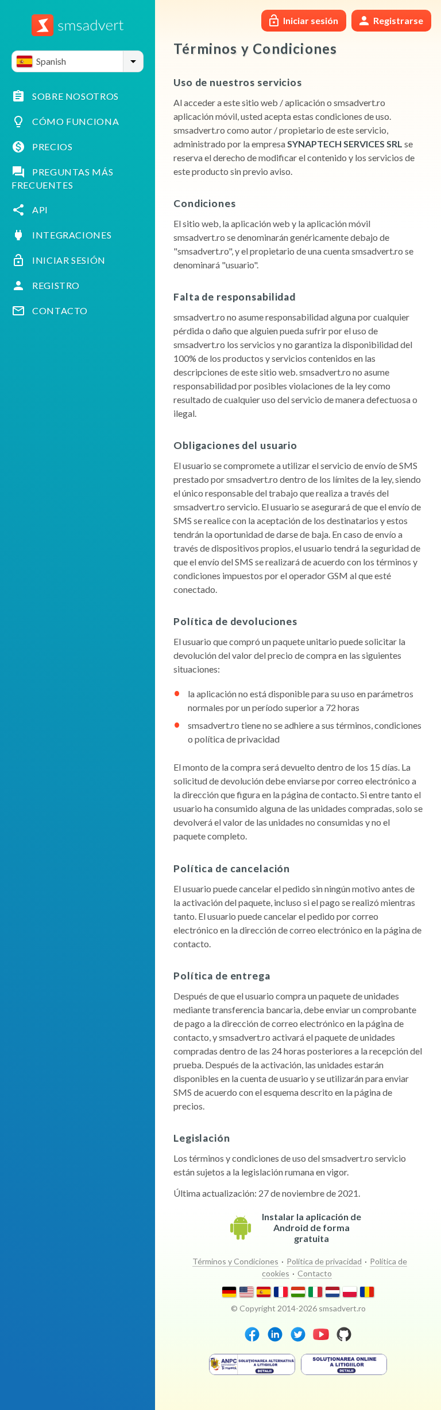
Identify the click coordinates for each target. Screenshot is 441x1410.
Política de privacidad (324, 1261)
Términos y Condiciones (235, 1261)
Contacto (314, 1273)
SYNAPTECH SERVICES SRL (345, 143)
